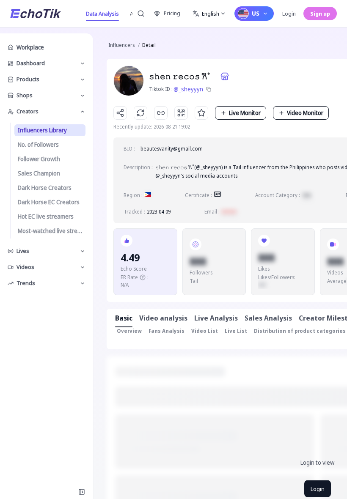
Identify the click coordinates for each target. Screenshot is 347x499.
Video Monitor (305, 113)
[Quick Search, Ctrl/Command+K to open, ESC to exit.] (141, 13)
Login (289, 13)
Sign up (320, 13)
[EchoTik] (35, 13)
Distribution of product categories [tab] (300, 330)
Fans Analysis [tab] (167, 330)
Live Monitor (245, 113)
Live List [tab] (236, 330)
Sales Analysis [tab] (268, 318)
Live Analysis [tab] (216, 318)
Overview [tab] (129, 330)
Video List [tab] (204, 330)
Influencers (121, 45)
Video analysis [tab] (163, 318)
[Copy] (208, 89)
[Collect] (201, 113)
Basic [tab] (123, 318)
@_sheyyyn (188, 89)
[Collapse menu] (82, 492)
